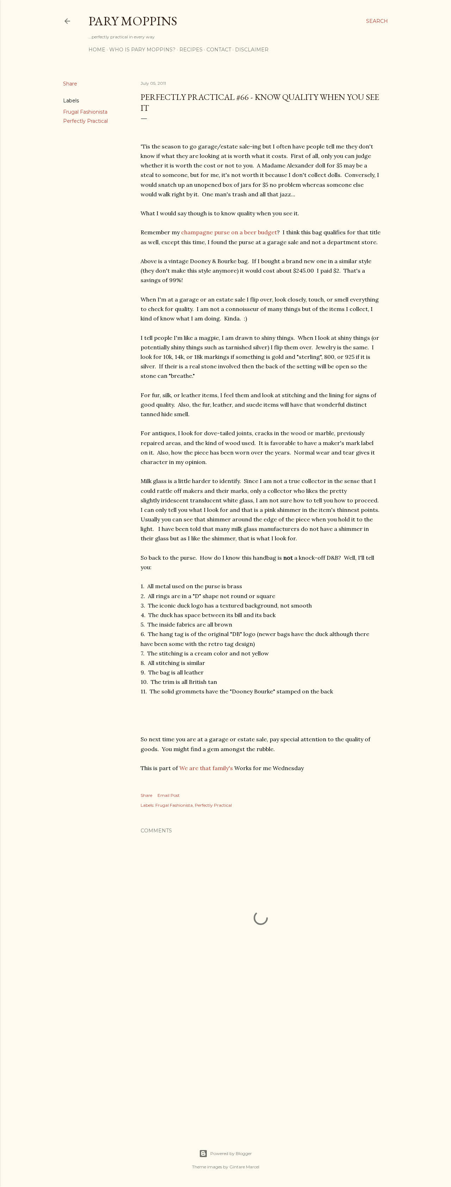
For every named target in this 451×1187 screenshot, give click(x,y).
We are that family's (206, 768)
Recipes (191, 49)
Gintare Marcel (244, 1166)
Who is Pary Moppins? (142, 49)
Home (96, 49)
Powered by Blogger (231, 1153)
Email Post (168, 795)
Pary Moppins (132, 21)
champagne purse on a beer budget (229, 232)
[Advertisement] (261, 1065)
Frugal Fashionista (85, 112)
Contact (218, 49)
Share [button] (70, 84)
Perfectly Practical (85, 121)
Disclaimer (251, 49)
